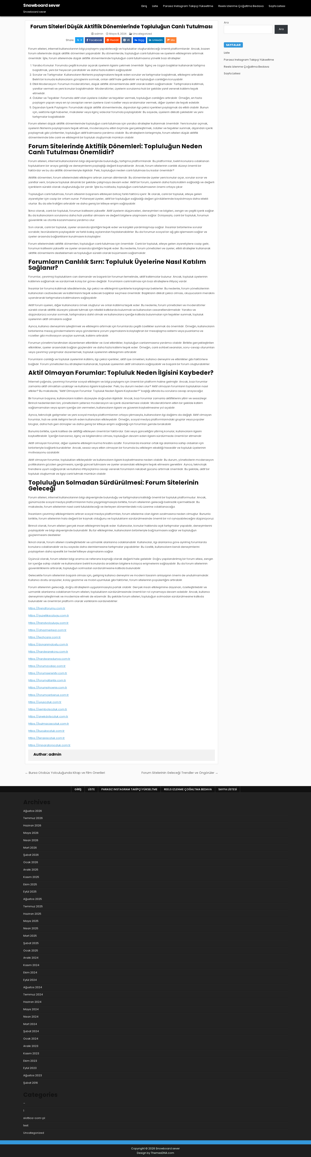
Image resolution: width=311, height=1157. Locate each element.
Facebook (95, 40)
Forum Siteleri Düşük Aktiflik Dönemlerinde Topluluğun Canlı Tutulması (121, 26)
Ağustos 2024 (32, 987)
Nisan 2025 (30, 928)
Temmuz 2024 (33, 994)
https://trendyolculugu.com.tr (48, 623)
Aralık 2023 (30, 1046)
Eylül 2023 (30, 1068)
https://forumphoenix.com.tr (47, 687)
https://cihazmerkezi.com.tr (47, 630)
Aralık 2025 (30, 870)
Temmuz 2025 (33, 906)
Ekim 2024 (30, 972)
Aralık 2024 (31, 958)
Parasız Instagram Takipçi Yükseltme (188, 6)
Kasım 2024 (31, 965)
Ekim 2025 (30, 884)
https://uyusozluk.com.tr (44, 702)
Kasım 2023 (31, 1053)
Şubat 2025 (31, 943)
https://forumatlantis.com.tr (47, 680)
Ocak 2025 (30, 950)
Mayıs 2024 (31, 1009)
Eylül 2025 (30, 892)
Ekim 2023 (30, 1061)
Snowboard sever (41, 5)
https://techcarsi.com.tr (44, 637)
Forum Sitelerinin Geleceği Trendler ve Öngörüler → (180, 773)
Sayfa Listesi (277, 6)
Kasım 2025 (31, 877)
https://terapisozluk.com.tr (46, 738)
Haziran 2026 (32, 825)
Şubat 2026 (31, 855)
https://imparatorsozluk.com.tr (49, 745)
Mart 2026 (30, 848)
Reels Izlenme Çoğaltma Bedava (241, 6)
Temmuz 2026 (33, 818)
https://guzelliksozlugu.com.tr (48, 615)
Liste (155, 6)
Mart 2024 (30, 1024)
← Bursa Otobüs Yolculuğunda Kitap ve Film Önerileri (65, 773)
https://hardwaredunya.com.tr (49, 659)
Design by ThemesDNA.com (155, 1153)
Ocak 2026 (30, 862)
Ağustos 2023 (32, 1075)
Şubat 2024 (31, 1031)
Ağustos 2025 (32, 899)
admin (98, 34)
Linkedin (157, 40)
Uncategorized (142, 33)
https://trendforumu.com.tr (46, 608)
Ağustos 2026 (32, 811)
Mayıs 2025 (31, 921)
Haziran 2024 (32, 1002)
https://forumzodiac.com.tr (47, 666)
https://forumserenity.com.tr (47, 673)
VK (128, 40)
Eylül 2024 (30, 980)
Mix (173, 40)
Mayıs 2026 (31, 833)
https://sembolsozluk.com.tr (47, 709)
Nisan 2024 (31, 1017)
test (25, 1125)
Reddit (114, 40)
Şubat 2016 (30, 1083)
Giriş (144, 6)
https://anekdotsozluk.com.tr (48, 716)
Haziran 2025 (32, 914)
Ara (226, 22)
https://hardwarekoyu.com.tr (48, 652)
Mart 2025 (30, 936)
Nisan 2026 (30, 840)
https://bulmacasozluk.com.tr (48, 724)
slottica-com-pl (34, 1118)
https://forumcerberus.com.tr (48, 695)
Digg (141, 40)
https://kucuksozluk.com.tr (46, 731)
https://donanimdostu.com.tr (48, 644)
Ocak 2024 (30, 1039)
